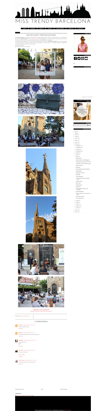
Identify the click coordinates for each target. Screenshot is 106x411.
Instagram (49, 311)
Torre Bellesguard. (33, 38)
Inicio (42, 389)
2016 (76, 140)
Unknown (20, 325)
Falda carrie (78, 186)
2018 (76, 136)
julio (77, 154)
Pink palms (78, 174)
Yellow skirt (78, 183)
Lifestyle (70, 28)
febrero (78, 205)
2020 (76, 133)
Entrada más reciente (19, 389)
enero (77, 207)
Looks (24, 28)
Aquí (52, 42)
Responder (21, 328)
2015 (76, 142)
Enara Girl (21, 350)
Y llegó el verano (79, 165)
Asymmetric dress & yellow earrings (83, 163)
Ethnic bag (78, 167)
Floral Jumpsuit (79, 184)
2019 (76, 134)
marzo (77, 204)
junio (77, 156)
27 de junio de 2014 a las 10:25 (29, 325)
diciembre (78, 145)
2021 (76, 131)
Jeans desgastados (80, 191)
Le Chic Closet (21, 360)
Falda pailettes (79, 171)
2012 (76, 211)
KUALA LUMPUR (60, 28)
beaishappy (21, 340)
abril (77, 202)
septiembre (78, 151)
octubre (78, 149)
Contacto (80, 28)
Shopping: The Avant (80, 172)
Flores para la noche (80, 196)
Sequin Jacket (78, 158)
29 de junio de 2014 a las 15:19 (31, 360)
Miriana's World (67, 410)
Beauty (41, 28)
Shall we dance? (79, 181)
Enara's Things (22, 354)
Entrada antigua (63, 389)
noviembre (78, 147)
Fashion (33, 28)
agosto (77, 152)
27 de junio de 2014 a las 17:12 (29, 332)
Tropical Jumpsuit (79, 176)
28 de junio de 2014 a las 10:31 (29, 350)
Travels (50, 28)
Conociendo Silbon (80, 198)
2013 (76, 210)
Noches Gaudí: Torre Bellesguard (83, 160)
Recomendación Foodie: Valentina (83, 169)
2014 (76, 144)
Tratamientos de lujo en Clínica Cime (83, 161)
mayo (77, 200)
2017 (76, 138)
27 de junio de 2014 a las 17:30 (30, 340)
